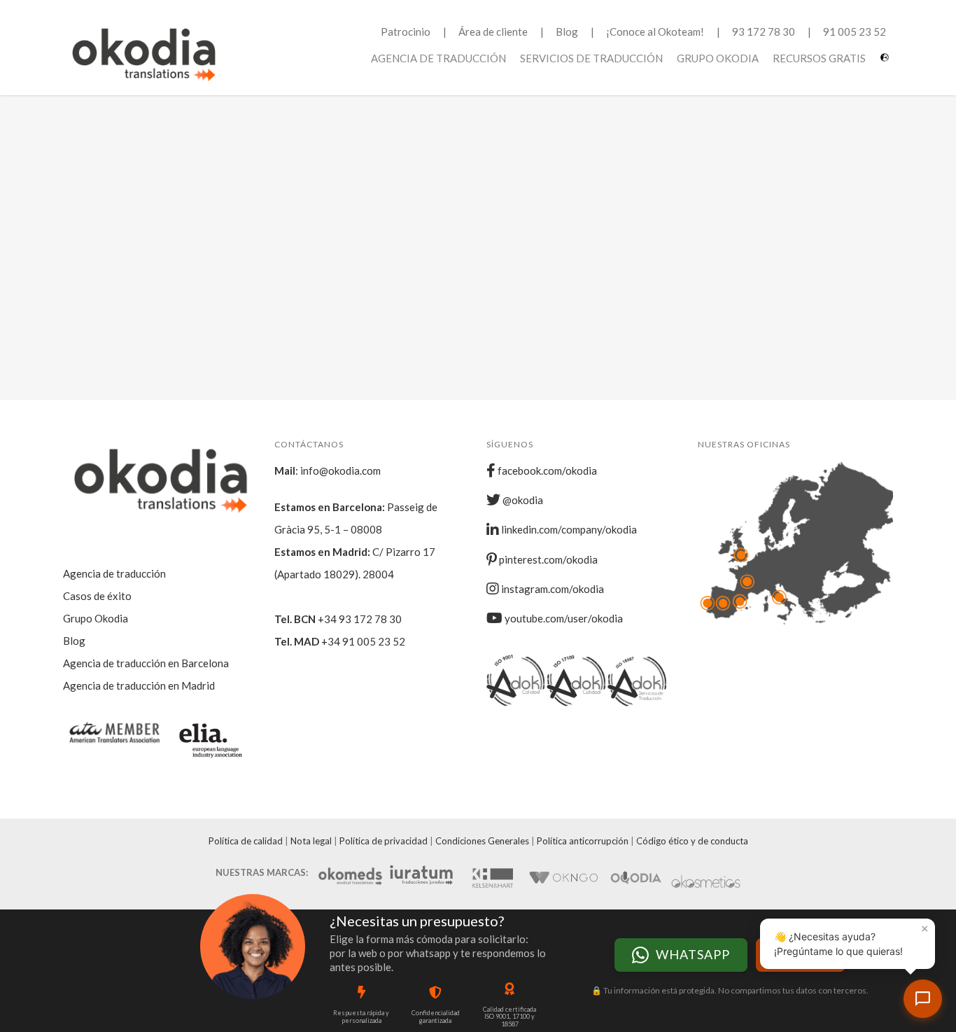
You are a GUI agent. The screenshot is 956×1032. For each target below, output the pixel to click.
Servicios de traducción (591, 58)
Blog (567, 31)
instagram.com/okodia (551, 589)
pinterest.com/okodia (547, 559)
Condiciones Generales (482, 840)
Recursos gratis (819, 58)
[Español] (886, 62)
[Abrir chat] (923, 998)
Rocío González (453, 256)
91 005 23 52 (854, 31)
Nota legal (311, 840)
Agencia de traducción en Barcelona (146, 663)
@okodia (521, 500)
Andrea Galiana (192, 256)
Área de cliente (493, 31)
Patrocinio (405, 31)
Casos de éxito (97, 596)
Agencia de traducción (438, 58)
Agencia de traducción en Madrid (139, 685)
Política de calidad (246, 840)
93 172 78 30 (763, 31)
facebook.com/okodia (546, 470)
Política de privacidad (383, 840)
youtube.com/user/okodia (562, 618)
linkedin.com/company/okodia (568, 529)
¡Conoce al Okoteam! (655, 31)
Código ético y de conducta (692, 840)
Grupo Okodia (718, 58)
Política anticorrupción (582, 840)
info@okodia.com (340, 470)
